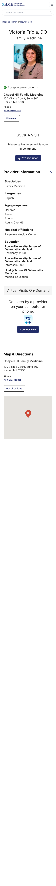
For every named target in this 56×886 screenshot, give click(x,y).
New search (26, 21)
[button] (28, 173)
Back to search (9, 21)
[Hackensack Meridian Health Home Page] (12, 4)
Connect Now (28, 329)
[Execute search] (52, 12)
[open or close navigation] (51, 4)
